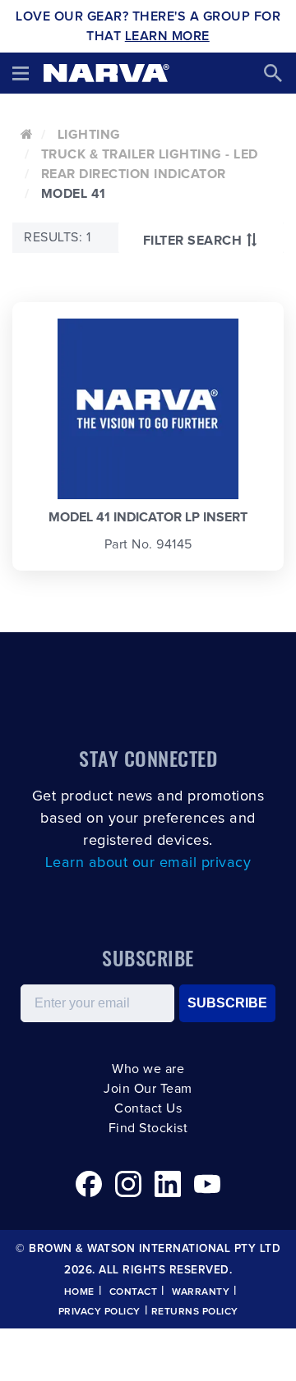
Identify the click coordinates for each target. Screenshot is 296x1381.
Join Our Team (148, 1088)
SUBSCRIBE (227, 1003)
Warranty (200, 1292)
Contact (133, 1292)
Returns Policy (194, 1312)
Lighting (89, 134)
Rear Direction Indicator (133, 174)
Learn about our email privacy (148, 863)
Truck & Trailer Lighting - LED (149, 154)
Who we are (148, 1069)
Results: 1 (57, 237)
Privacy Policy (99, 1312)
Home (79, 1292)
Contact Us (148, 1108)
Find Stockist (148, 1128)
